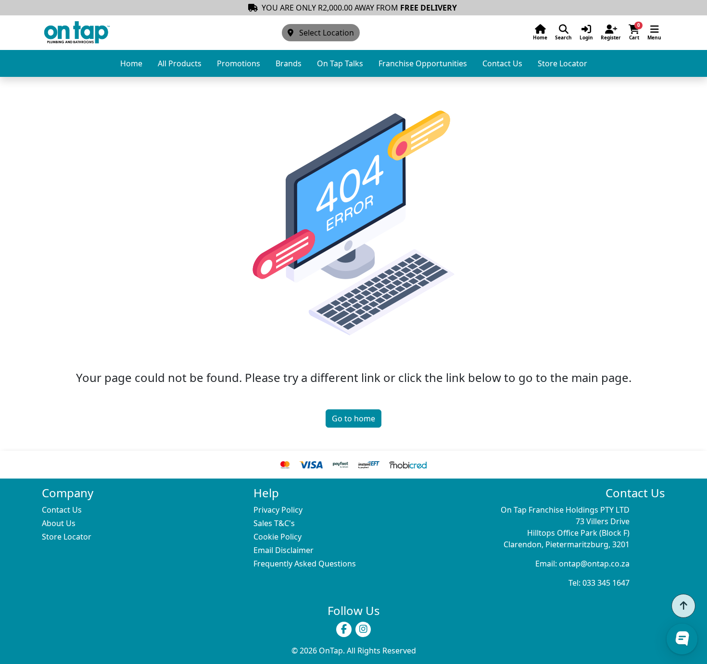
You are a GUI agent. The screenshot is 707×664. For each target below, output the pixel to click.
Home (131, 63)
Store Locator (562, 63)
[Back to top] (683, 606)
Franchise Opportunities (423, 63)
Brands (289, 63)
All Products (180, 63)
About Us (59, 523)
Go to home (353, 418)
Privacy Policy (278, 509)
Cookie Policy (277, 536)
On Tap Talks (340, 63)
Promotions (238, 63)
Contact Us (502, 63)
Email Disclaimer (283, 550)
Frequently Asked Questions (304, 563)
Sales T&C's (274, 523)
